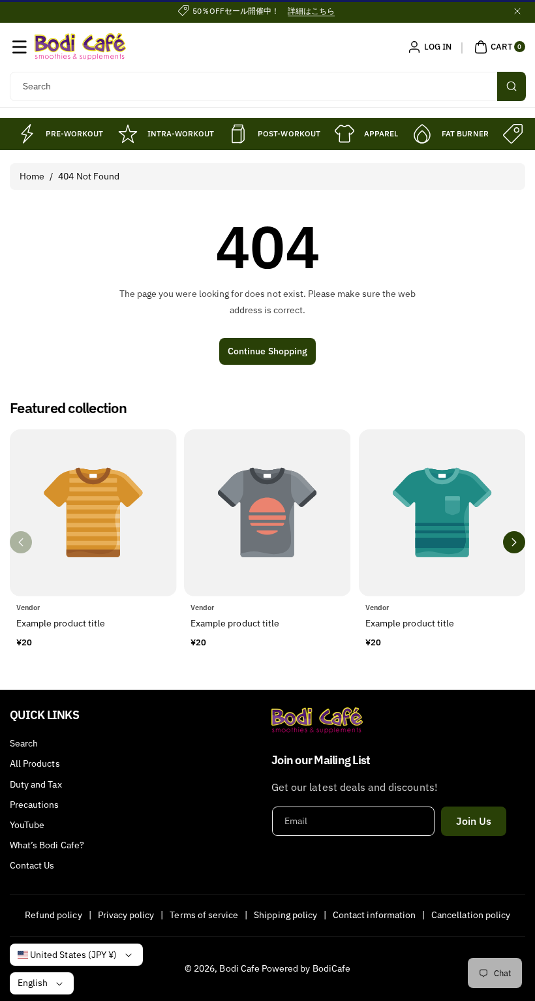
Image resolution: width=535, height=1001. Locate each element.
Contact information (374, 915)
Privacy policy (126, 915)
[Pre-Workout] (26, 134)
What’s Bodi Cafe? (47, 845)
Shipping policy (285, 915)
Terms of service (204, 915)
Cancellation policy (470, 915)
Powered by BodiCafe (306, 968)
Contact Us (32, 865)
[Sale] (513, 134)
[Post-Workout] (238, 134)
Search (24, 743)
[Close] (517, 11)
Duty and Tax (36, 784)
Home (32, 176)
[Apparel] (344, 134)
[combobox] (267, 86)
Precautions (34, 804)
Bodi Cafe (239, 968)
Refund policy (53, 915)
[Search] (511, 86)
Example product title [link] (60, 623)
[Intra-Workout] (128, 134)
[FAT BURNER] (422, 134)
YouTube (27, 825)
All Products (35, 763)
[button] (19, 47)
